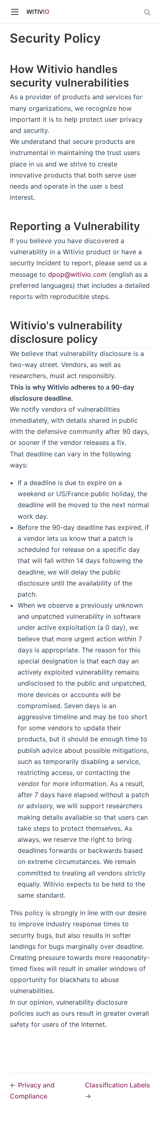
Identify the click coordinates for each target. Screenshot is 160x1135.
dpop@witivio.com (77, 274)
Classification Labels (117, 1085)
